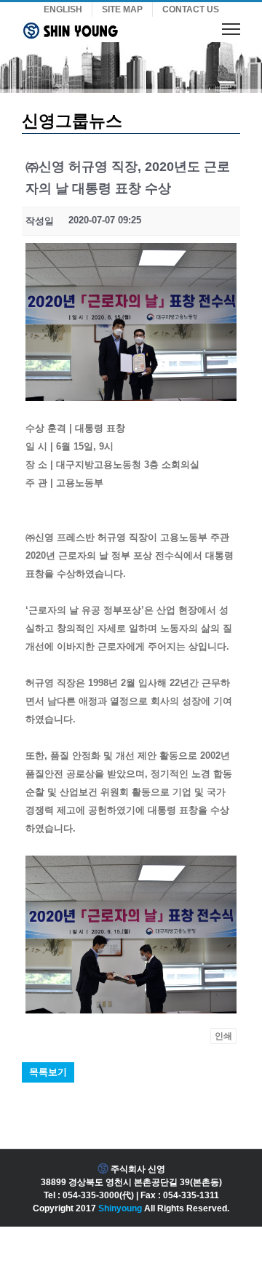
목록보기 (48, 1072)
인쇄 (223, 1036)
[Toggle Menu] (231, 28)
